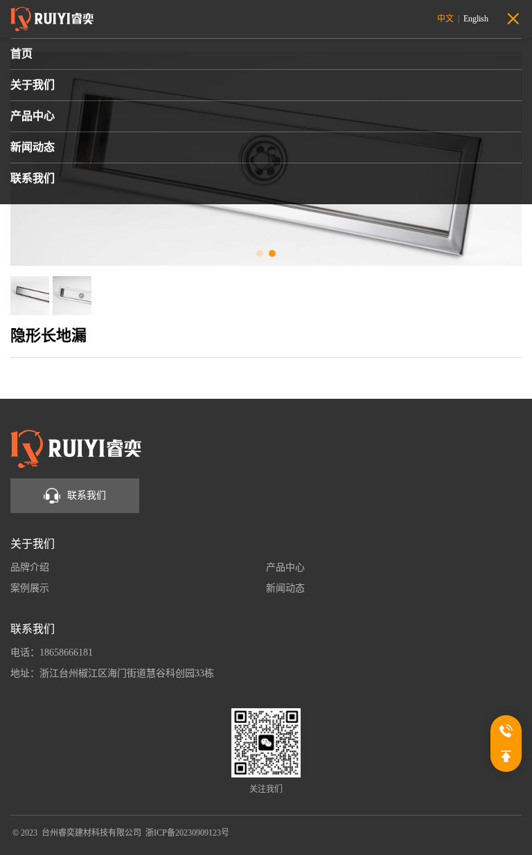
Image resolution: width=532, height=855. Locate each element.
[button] (259, 253)
